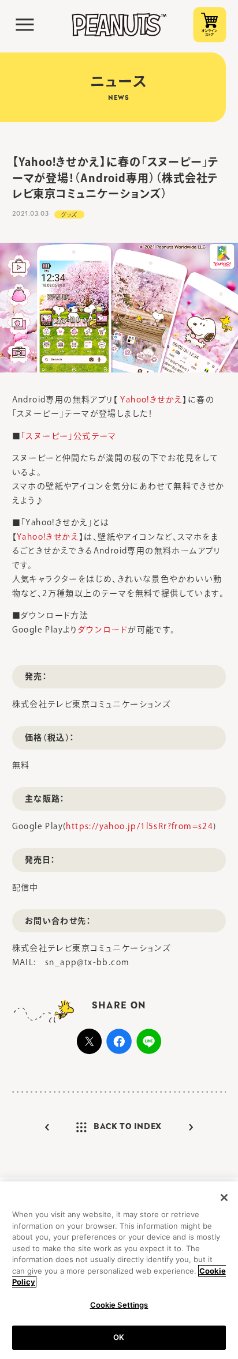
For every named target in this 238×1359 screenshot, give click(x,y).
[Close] (224, 1197)
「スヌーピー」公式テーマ (69, 436)
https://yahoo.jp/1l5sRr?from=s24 (139, 826)
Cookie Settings (119, 1304)
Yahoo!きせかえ (150, 400)
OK (118, 1337)
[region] (119, 1270)
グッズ (69, 214)
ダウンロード (103, 630)
